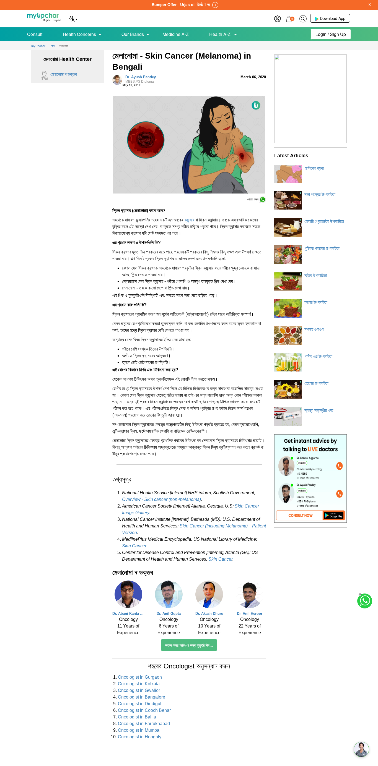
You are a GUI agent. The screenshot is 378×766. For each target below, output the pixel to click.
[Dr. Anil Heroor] (250, 596)
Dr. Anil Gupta (169, 613)
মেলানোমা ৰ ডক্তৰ (63, 74)
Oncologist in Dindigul (139, 703)
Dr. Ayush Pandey (140, 79)
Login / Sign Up (330, 34)
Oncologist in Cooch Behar (144, 710)
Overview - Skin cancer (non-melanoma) (161, 499)
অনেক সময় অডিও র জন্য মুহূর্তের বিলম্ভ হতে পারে (191, 645)
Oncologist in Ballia (137, 717)
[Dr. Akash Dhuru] (209, 596)
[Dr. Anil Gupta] (169, 596)
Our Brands (132, 34)
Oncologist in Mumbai (139, 730)
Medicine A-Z (175, 34)
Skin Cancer (134, 545)
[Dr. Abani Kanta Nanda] (128, 596)
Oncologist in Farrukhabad (144, 723)
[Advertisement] (189, 753)
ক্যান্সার (189, 220)
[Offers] (277, 18)
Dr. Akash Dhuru (209, 613)
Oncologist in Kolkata (139, 683)
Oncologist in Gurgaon (140, 677)
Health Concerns (79, 34)
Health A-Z (220, 34)
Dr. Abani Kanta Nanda (128, 613)
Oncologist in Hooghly (139, 736)
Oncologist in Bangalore (141, 697)
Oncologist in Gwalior (139, 690)
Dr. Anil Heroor (249, 613)
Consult (34, 34)
